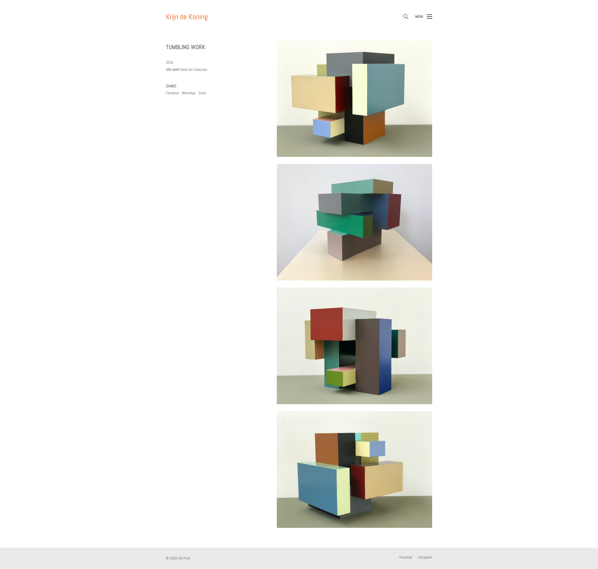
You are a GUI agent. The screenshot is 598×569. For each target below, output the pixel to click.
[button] (423, 16)
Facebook (172, 93)
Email (202, 93)
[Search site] (405, 17)
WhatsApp (189, 93)
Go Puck (184, 558)
